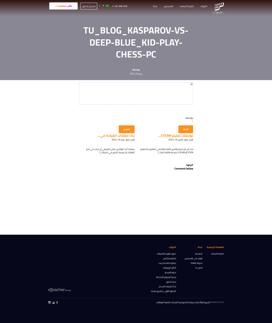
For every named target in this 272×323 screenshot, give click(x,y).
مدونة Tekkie (196, 263)
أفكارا (186, 129)
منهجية (198, 254)
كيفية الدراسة (217, 254)
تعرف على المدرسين (193, 258)
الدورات (203, 6)
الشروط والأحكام (203, 302)
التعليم (126, 129)
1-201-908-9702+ (119, 6)
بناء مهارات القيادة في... (116, 135)
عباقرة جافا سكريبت (167, 263)
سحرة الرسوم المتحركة (166, 277)
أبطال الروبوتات (169, 268)
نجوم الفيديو (170, 272)
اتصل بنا (199, 268)
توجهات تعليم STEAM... (175, 135)
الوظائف (160, 302)
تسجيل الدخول (88, 6)
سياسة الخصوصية (187, 302)
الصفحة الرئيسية (215, 247)
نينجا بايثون (171, 282)
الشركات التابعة (171, 302)
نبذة (155, 6)
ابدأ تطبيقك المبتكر (167, 286)
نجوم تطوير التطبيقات (166, 254)
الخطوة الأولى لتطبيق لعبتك (163, 291)
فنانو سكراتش (169, 258)
